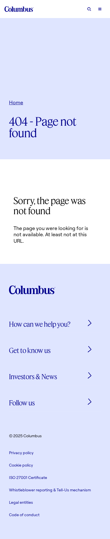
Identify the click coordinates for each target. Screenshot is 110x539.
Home (16, 102)
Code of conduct (24, 514)
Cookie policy (21, 465)
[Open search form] (89, 9)
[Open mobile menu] (99, 9)
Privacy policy (21, 452)
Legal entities (21, 502)
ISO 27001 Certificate (28, 477)
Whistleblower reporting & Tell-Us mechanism (50, 489)
